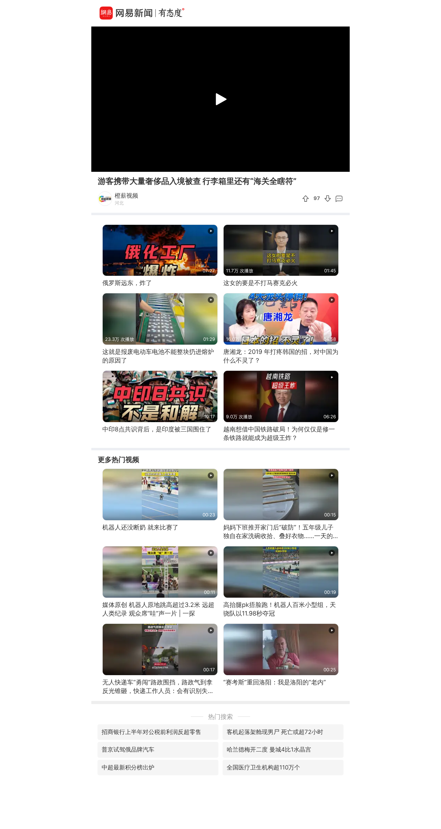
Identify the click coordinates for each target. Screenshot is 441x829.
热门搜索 (220, 716)
